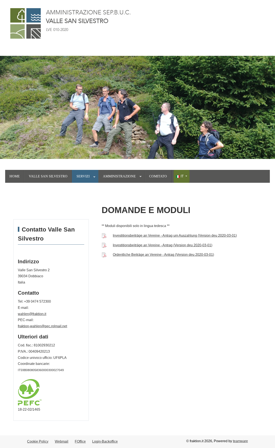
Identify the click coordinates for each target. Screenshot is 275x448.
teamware (240, 441)
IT (182, 176)
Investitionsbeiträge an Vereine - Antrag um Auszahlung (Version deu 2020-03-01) (175, 235)
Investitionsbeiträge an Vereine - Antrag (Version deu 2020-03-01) (162, 245)
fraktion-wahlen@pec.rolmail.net (42, 326)
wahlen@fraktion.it (32, 314)
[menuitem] (14, 176)
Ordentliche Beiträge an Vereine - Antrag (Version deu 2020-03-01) (163, 254)
